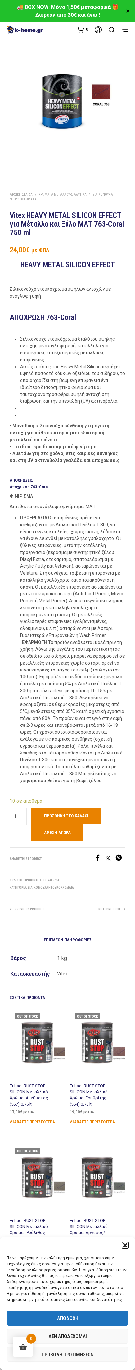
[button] (125, 1245)
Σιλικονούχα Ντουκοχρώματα (51, 887)
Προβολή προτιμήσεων (68, 1354)
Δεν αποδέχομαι (67, 1336)
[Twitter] (110, 859)
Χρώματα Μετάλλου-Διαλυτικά (63, 194)
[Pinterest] (120, 859)
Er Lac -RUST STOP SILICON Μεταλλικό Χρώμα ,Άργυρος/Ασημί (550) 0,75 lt (89, 1229)
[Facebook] (100, 859)
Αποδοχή (67, 1318)
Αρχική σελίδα (21, 194)
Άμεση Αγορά (57, 832)
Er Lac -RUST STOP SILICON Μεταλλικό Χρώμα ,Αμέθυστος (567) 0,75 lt (29, 1095)
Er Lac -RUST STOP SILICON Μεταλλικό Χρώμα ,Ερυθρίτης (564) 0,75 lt (89, 1095)
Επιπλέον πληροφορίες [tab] (68, 939)
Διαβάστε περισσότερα (32, 1121)
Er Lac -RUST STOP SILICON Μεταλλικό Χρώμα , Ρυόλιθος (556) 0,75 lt (29, 1229)
